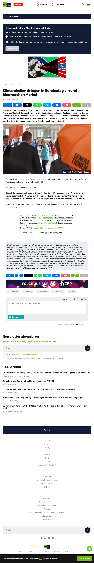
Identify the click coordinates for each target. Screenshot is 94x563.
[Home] (7, 4)
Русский (30, 551)
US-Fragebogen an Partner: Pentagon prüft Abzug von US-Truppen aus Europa (39, 389)
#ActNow (40, 228)
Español (47, 551)
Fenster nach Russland (47, 465)
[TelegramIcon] (41, 538)
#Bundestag (49, 223)
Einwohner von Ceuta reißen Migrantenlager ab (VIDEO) (28, 381)
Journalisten (47, 520)
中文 (74, 551)
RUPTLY (47, 461)
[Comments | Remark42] (47, 312)
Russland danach (47, 476)
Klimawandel (42, 292)
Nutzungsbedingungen (47, 505)
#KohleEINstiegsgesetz (43, 218)
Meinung (47, 448)
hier (40, 559)
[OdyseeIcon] (53, 538)
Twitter (47, 430)
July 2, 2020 (63, 233)
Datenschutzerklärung (47, 502)
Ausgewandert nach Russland (47, 480)
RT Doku (47, 487)
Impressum (47, 498)
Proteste (72, 292)
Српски (66, 551)
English (21, 551)
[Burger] (88, 4)
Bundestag (28, 292)
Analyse (47, 444)
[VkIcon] (45, 538)
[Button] (87, 348)
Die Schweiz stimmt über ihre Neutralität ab (28, 28)
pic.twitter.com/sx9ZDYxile (55, 228)
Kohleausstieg (58, 292)
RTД (47, 458)
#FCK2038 (32, 228)
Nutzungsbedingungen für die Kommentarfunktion (47, 512)
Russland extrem (47, 483)
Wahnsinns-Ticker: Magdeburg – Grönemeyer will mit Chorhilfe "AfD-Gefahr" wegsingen (43, 397)
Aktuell (47, 441)
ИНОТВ (47, 454)
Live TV (18, 5)
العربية (39, 551)
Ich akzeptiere (21, 354)
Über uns (47, 509)
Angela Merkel (13, 292)
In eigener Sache (47, 516)
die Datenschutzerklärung (26, 354)
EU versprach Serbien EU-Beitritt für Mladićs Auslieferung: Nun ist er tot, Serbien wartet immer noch (46, 407)
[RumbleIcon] (49, 538)
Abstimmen (12, 49)
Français (57, 551)
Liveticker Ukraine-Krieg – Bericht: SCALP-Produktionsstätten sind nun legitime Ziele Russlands (46, 373)
